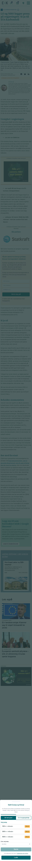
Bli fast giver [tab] (8, 818)
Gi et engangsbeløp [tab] (23, 818)
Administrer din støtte (22, 853)
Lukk (16, 858)
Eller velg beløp (5, 841)
